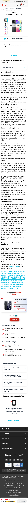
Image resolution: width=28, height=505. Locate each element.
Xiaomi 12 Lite (17, 273)
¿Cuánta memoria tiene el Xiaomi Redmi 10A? (13, 383)
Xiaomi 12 (9, 273)
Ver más (14, 319)
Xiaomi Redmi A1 (17, 282)
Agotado (23, 501)
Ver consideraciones (14, 421)
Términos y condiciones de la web (13, 480)
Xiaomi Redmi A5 (6, 286)
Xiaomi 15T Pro (13, 288)
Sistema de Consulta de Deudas (13, 492)
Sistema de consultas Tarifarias (13, 487)
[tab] (11, 315)
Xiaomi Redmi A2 (6, 284)
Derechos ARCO (20, 485)
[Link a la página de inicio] (1, 9)
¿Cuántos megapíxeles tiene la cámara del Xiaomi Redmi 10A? (12, 376)
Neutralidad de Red (13, 490)
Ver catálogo (14, 55)
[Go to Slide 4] (6, 33)
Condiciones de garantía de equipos (13, 483)
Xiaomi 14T (12, 275)
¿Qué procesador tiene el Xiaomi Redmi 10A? (12, 368)
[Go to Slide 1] (6, 20)
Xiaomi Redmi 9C (17, 281)
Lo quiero (20, 309)
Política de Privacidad (8, 485)
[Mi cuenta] (23, 4)
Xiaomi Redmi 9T (6, 282)
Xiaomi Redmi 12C (10, 277)
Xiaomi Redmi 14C (9, 279)
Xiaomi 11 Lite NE (6, 271)
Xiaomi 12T (4, 275)
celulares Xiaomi (14, 266)
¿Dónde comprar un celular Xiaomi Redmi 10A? (13, 390)
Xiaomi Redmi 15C (18, 286)
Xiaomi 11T (16, 271)
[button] (21, 1)
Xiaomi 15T (4, 288)
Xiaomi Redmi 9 (20, 279)
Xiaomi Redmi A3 (17, 284)
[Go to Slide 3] (6, 28)
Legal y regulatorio (14, 495)
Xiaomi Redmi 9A (6, 281)
